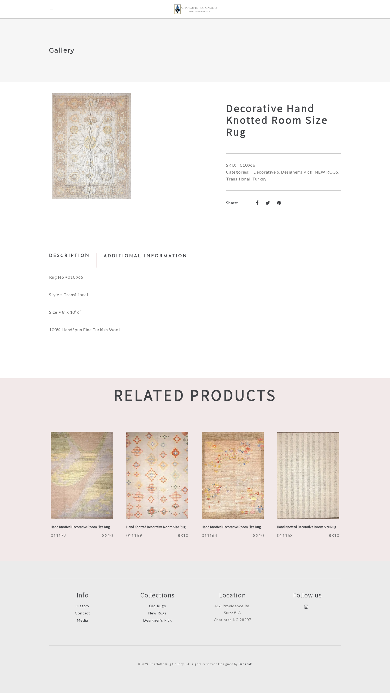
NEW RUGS (326, 171)
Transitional (238, 178)
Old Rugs (157, 606)
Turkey (259, 178)
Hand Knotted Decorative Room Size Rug (80, 527)
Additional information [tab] (146, 256)
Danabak (245, 664)
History (82, 606)
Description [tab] (69, 256)
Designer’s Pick (157, 620)
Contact (82, 613)
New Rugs (157, 613)
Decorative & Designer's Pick (283, 171)
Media (82, 620)
